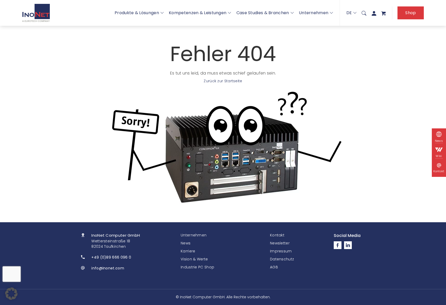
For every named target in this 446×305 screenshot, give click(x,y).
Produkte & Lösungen (137, 13)
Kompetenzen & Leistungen (197, 13)
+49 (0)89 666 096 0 (111, 257)
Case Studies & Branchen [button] (262, 13)
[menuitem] (364, 13)
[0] (383, 13)
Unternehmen (313, 13)
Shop (410, 13)
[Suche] (364, 12)
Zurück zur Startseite (223, 81)
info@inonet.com (107, 268)
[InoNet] (36, 13)
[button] (11, 293)
